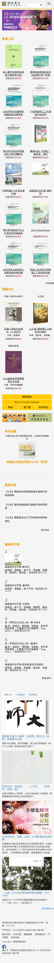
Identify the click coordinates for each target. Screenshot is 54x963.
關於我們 (6, 934)
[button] (6, 21)
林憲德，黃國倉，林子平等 (19, 588)
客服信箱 (15, 937)
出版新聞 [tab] (21, 695)
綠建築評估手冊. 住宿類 (17, 604)
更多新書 (50, 283)
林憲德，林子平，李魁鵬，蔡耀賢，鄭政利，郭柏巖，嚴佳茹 (26, 608)
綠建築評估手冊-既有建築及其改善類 (24, 664)
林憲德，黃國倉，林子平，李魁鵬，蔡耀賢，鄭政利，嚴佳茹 (26, 571)
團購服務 (27, 397)
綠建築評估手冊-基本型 (17, 567)
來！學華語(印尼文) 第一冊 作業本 (23, 622)
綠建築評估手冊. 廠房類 (17, 585)
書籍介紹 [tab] (8, 695)
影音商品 (43, 407)
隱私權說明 (40, 934)
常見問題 (17, 934)
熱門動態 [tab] (33, 695)
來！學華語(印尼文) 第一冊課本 (21, 643)
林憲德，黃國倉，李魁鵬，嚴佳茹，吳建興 (26, 669)
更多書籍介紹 (48, 908)
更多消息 (45, 530)
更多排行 (46, 678)
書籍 (10, 407)
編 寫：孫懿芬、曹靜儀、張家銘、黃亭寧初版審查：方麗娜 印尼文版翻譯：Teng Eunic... (26, 628)
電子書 (27, 407)
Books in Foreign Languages (27, 402)
